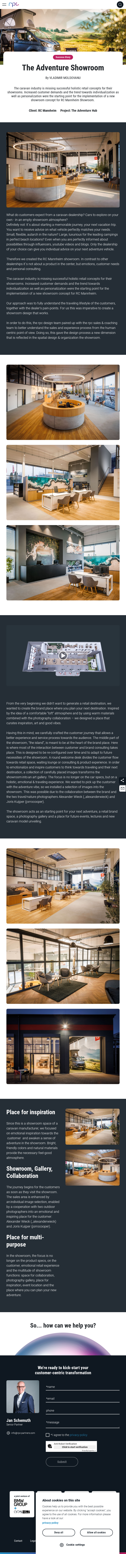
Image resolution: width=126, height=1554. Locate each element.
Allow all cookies (96, 1532)
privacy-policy (78, 1435)
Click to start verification (75, 1447)
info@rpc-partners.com (23, 1433)
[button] (122, 788)
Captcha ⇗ (89, 1451)
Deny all (58, 1532)
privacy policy (50, 1522)
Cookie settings (75, 1544)
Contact (18, 1540)
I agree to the (69, 1435)
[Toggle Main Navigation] (4, 5)
